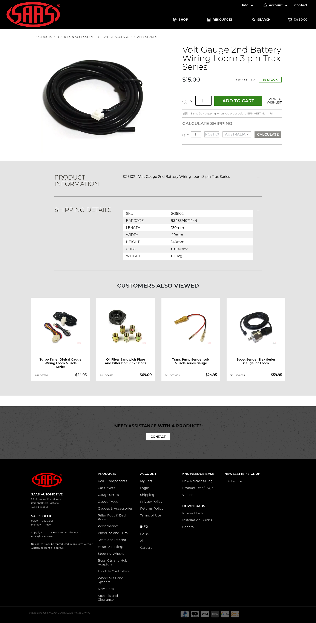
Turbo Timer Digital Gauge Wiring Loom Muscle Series (60, 363)
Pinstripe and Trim (113, 533)
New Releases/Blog (197, 481)
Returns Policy (151, 508)
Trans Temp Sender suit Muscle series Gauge (190, 361)
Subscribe (234, 481)
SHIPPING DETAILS (83, 209)
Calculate (268, 135)
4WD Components (112, 481)
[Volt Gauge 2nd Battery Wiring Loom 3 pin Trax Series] (94, 99)
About (145, 541)
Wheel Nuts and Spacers (110, 580)
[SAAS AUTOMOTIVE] (33, 14)
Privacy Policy (151, 502)
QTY (187, 101)
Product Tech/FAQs (197, 488)
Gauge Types (108, 502)
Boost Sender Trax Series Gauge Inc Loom (256, 361)
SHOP (183, 19)
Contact (301, 5)
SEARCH (264, 19)
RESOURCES (223, 19)
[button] (273, 101)
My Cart (146, 481)
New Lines (106, 589)
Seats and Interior (112, 540)
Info (245, 5)
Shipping (147, 495)
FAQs (144, 534)
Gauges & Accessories (115, 508)
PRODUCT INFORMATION (76, 180)
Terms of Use (150, 515)
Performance (108, 526)
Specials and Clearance (108, 598)
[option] (60, 340)
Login (144, 488)
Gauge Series (108, 495)
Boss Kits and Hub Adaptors (112, 562)
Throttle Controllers (114, 571)
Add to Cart (238, 100)
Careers (146, 548)
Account (276, 5)
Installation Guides (197, 520)
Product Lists (193, 513)
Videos (187, 495)
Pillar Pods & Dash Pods (112, 517)
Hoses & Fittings (111, 547)
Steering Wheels (111, 554)
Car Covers (106, 488)
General (188, 527)
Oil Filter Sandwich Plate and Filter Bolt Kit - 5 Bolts (125, 361)
